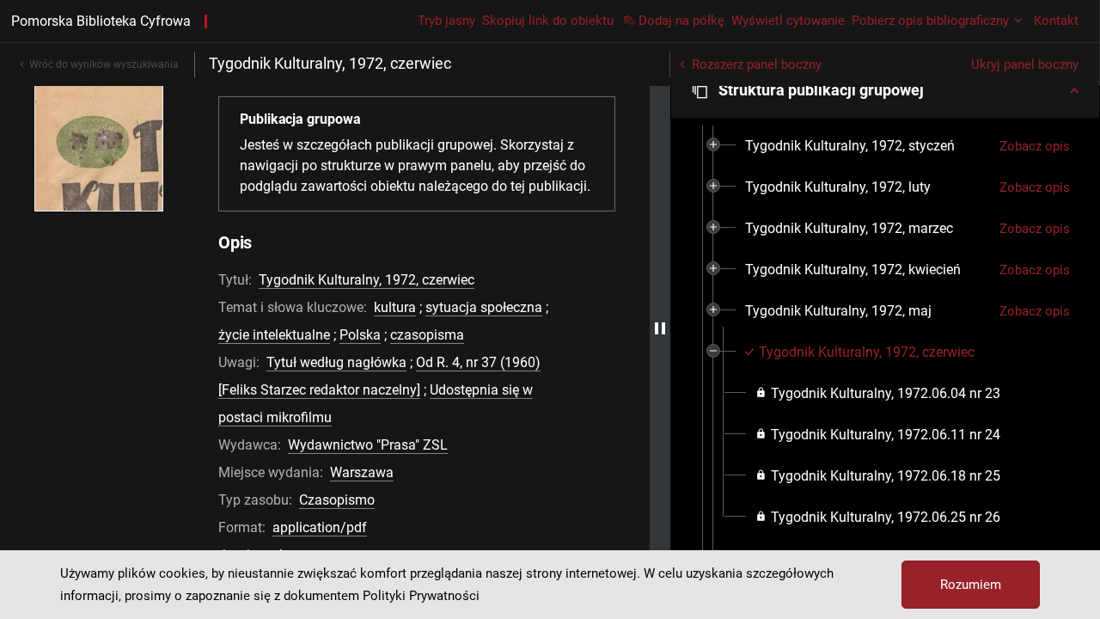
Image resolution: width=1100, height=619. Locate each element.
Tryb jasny (446, 20)
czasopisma (427, 335)
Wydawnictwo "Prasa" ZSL (368, 445)
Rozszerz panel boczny (757, 64)
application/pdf (319, 527)
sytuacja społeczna (483, 307)
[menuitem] (850, 146)
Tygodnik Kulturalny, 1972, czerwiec (366, 280)
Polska (360, 335)
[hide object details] (660, 328)
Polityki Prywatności (421, 596)
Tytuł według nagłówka (336, 362)
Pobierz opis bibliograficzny (930, 20)
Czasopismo (337, 500)
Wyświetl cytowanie (788, 20)
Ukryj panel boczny (1025, 64)
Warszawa (362, 472)
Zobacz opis (1034, 146)
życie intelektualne (274, 335)
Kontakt (1056, 20)
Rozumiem (970, 584)
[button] (885, 90)
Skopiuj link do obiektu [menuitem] (548, 20)
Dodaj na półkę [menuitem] (681, 20)
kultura (395, 307)
